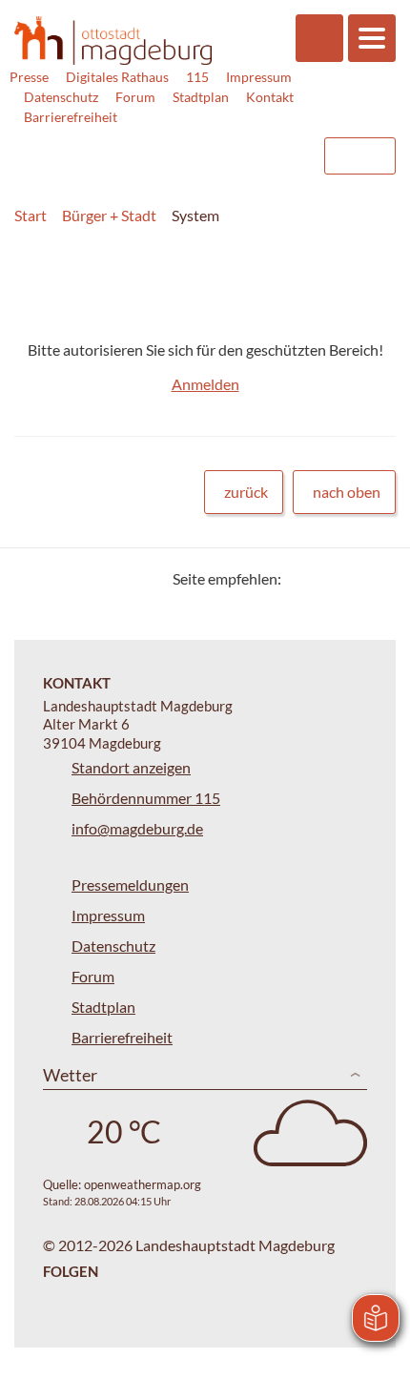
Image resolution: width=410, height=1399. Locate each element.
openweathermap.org (142, 1184)
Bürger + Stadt (109, 215)
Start (30, 215)
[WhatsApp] (374, 578)
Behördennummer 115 (146, 798)
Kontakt (270, 97)
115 (197, 77)
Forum (135, 97)
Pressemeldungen (130, 884)
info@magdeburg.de (137, 828)
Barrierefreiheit (70, 117)
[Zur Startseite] (113, 41)
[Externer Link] (153, 146)
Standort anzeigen (131, 767)
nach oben (346, 492)
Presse (29, 77)
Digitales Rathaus (117, 77)
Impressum (259, 77)
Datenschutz (61, 97)
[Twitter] (302, 578)
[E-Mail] (350, 578)
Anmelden (205, 384)
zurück (246, 492)
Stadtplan (201, 97)
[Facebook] (326, 578)
